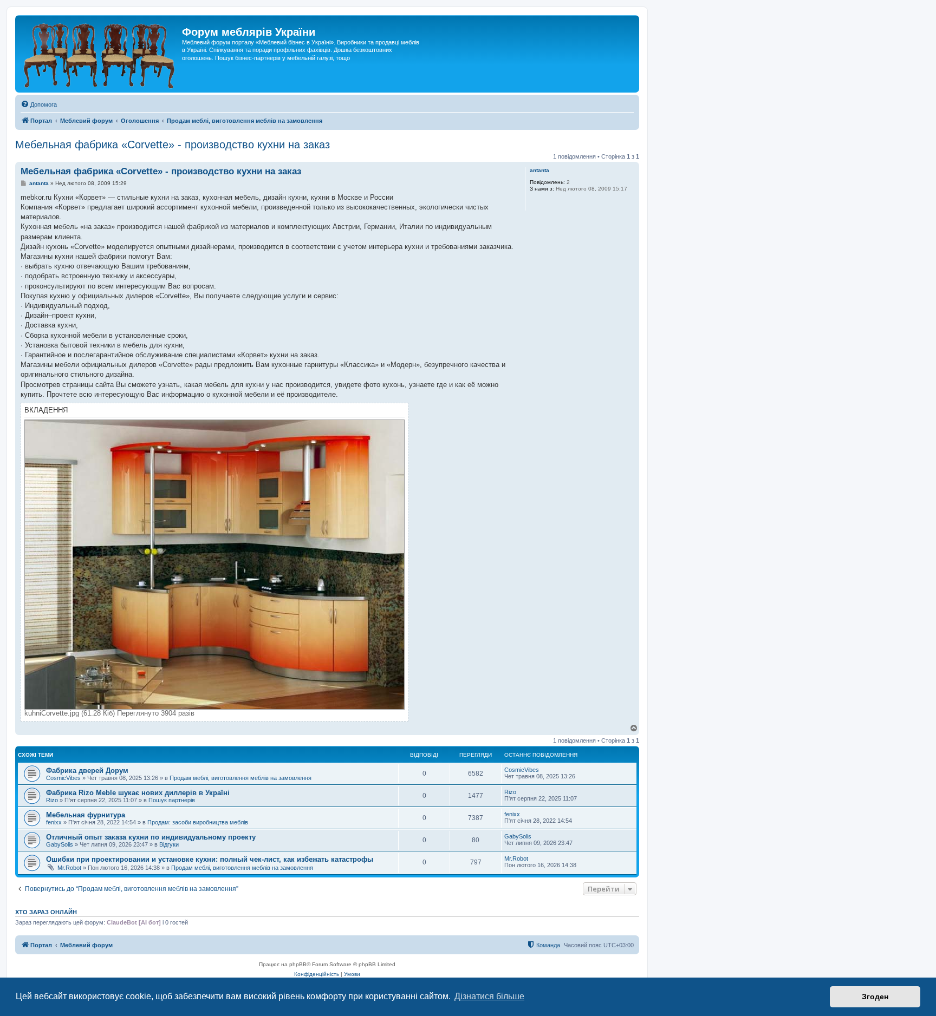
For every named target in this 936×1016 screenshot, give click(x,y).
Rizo (52, 800)
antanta (539, 170)
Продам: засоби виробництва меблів (197, 822)
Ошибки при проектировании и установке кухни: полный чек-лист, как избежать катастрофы (209, 859)
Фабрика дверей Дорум (87, 770)
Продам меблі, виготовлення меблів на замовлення (240, 778)
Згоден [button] (875, 996)
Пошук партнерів (171, 800)
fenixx (54, 822)
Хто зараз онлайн (46, 912)
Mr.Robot (69, 867)
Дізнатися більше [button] (489, 996)
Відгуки (169, 844)
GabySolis (59, 844)
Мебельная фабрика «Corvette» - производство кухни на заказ (172, 144)
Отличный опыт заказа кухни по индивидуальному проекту (151, 837)
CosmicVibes (63, 778)
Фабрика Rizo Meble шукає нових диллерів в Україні (138, 793)
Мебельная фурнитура (85, 815)
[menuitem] (39, 104)
